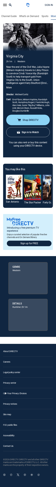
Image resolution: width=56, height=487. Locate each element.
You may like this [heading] (15, 169)
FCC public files (10, 424)
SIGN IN (49, 5)
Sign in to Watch (30, 132)
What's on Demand (29, 16)
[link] (14, 187)
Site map (7, 414)
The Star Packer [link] (32, 202)
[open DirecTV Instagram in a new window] (25, 475)
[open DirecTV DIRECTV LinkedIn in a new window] (4, 475)
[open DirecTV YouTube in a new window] (31, 475)
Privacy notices (10, 403)
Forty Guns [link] (48, 202)
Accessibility (8, 435)
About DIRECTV (10, 351)
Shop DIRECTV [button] (30, 120)
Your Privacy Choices (16, 393)
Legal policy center (11, 372)
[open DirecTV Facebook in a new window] (11, 475)
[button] (5, 5)
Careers (6, 361)
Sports (45, 16)
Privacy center (9, 382)
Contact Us (8, 445)
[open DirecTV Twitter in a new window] (18, 475)
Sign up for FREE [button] (29, 243)
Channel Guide (9, 16)
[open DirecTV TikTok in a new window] (38, 475)
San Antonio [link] (12, 201)
